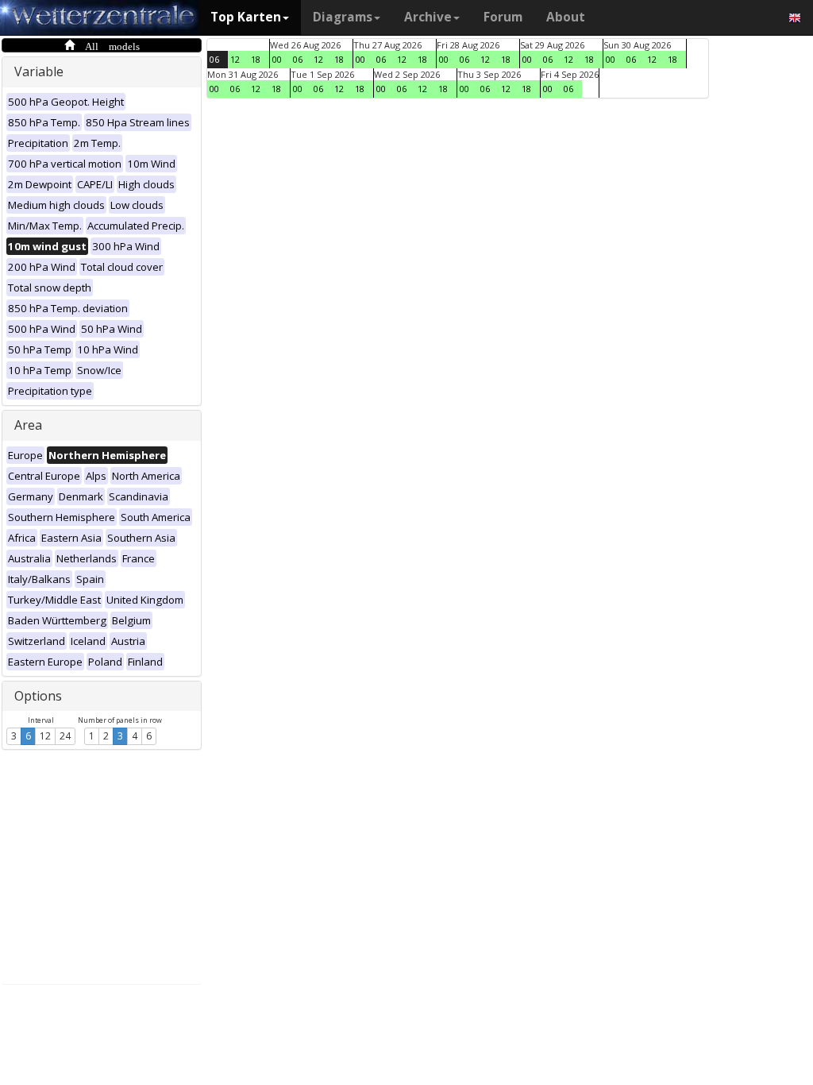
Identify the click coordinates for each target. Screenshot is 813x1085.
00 (277, 59)
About (565, 17)
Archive (428, 17)
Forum (503, 17)
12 (45, 736)
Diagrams (342, 17)
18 (255, 59)
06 (214, 59)
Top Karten (245, 17)
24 (65, 736)
